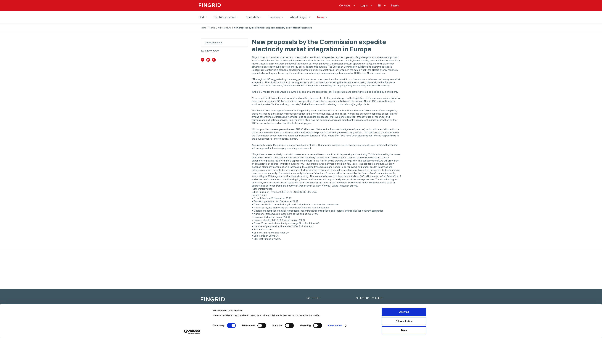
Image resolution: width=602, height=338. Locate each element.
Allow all (404, 311)
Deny (404, 330)
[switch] (261, 325)
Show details (335, 325)
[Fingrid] (241, 5)
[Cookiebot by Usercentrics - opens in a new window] (192, 332)
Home (203, 28)
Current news (224, 28)
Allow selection (404, 321)
